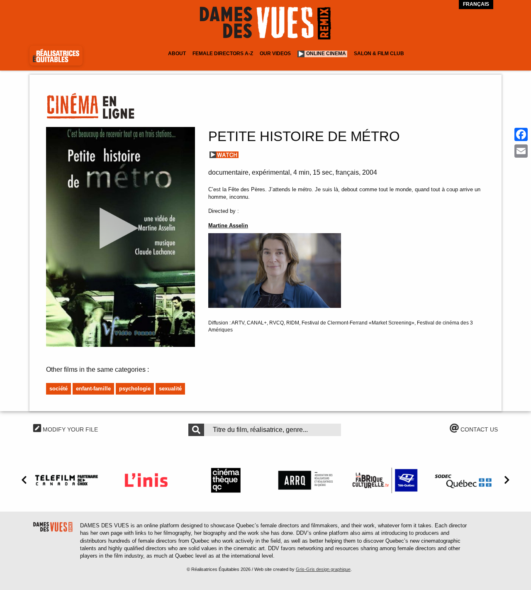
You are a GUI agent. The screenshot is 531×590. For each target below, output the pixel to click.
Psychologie (135, 388)
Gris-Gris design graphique (323, 569)
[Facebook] (521, 134)
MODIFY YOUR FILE (69, 429)
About (177, 53)
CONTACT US (478, 429)
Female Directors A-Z (222, 53)
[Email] (521, 151)
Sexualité (170, 388)
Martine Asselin (228, 225)
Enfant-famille (93, 388)
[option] (66, 480)
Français (476, 4)
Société (58, 388)
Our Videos (275, 53)
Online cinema (326, 53)
